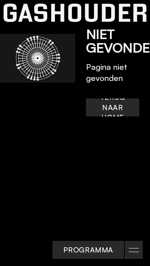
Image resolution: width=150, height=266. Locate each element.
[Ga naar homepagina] (75, 13)
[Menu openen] (134, 250)
